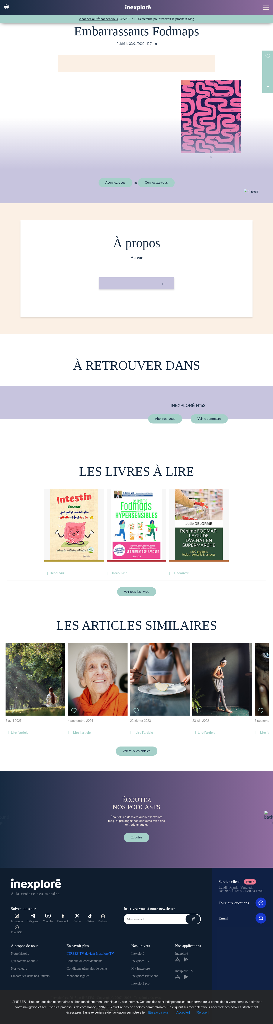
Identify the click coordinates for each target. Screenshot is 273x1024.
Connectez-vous (156, 182)
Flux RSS (17, 932)
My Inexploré (140, 968)
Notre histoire (20, 953)
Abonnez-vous (115, 182)
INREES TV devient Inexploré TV (90, 953)
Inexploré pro (140, 983)
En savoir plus (137, 304)
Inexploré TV (140, 961)
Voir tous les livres (136, 591)
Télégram (33, 921)
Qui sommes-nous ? (24, 961)
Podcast (102, 921)
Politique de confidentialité (84, 961)
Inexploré (137, 953)
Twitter (77, 921)
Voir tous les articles (137, 751)
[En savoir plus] (159, 1012)
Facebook (63, 921)
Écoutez (136, 837)
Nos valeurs (19, 968)
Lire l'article (19, 732)
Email (223, 918)
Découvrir (57, 573)
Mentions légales (78, 976)
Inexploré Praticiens (144, 976)
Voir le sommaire (209, 419)
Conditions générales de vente (87, 968)
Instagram (17, 921)
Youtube (48, 921)
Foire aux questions (234, 903)
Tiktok (90, 921)
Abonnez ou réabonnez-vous (98, 19)
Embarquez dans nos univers (30, 976)
